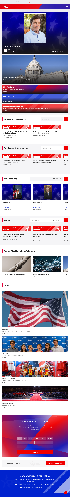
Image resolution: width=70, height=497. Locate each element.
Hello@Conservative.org (23, 484)
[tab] (19, 438)
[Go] (65, 492)
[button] (63, 6)
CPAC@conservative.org (22, 380)
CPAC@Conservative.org (10, 405)
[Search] (66, 119)
